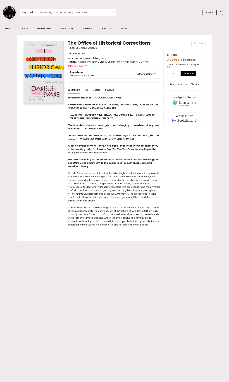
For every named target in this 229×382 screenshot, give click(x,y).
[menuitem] (7, 28)
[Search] (113, 12)
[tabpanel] (114, 165)
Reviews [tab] (109, 89)
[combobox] (29, 12)
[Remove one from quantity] (169, 73)
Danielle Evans (76, 53)
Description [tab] (74, 89)
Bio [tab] (86, 89)
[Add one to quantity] (178, 73)
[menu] (114, 28)
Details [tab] (96, 89)
